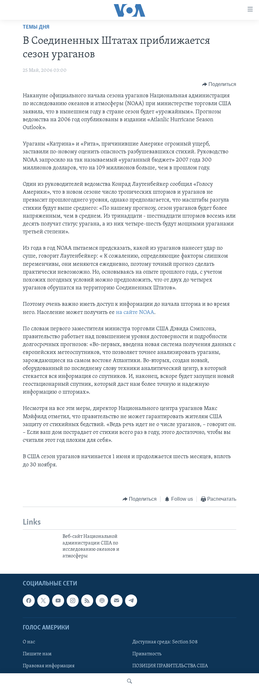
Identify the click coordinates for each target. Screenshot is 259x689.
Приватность (146, 654)
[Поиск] (129, 681)
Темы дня (36, 27)
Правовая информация (49, 666)
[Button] (219, 84)
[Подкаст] (102, 600)
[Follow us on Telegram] (131, 600)
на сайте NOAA (135, 313)
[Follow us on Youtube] (58, 600)
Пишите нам (37, 654)
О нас (29, 642)
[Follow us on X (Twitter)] (43, 600)
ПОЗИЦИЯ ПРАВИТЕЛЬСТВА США (170, 666)
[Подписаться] (117, 600)
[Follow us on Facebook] (29, 600)
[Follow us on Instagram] (73, 600)
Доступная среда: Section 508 (165, 642)
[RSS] (87, 600)
